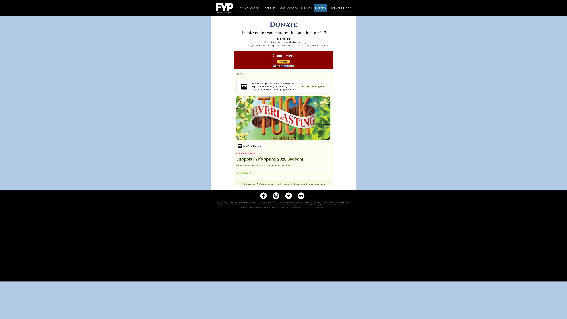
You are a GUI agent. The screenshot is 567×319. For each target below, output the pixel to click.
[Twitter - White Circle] (288, 195)
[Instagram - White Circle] (276, 195)
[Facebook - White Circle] (263, 195)
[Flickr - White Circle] (301, 195)
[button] (283, 63)
